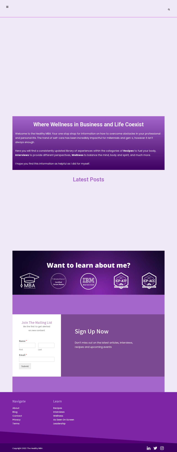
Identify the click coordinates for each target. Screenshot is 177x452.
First (21, 349)
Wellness (58, 415)
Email (23, 354)
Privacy (16, 419)
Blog (14, 412)
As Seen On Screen (63, 419)
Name (23, 341)
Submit (25, 366)
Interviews (59, 412)
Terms (15, 423)
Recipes (57, 408)
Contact (17, 415)
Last (40, 349)
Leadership (59, 423)
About (15, 408)
